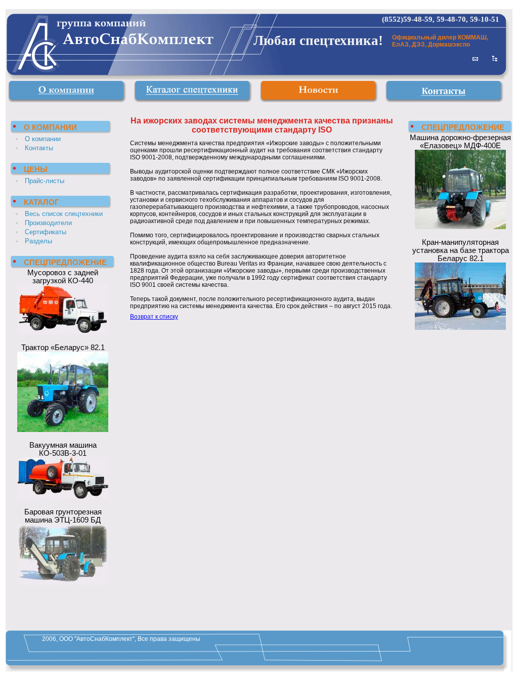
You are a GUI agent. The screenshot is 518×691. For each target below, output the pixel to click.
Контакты (39, 148)
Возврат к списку (154, 316)
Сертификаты (45, 232)
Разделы (38, 241)
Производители (48, 223)
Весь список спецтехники (64, 214)
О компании (43, 139)
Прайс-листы (44, 181)
